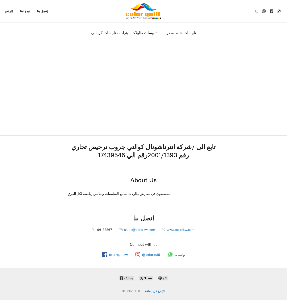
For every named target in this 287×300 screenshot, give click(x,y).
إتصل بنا (42, 11)
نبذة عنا (25, 11)
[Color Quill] (143, 11)
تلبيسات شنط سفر (181, 32)
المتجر (8, 11)
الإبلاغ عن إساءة (155, 291)
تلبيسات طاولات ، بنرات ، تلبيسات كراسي (124, 32)
